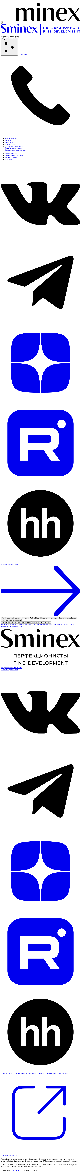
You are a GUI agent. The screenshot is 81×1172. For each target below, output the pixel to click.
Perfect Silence (10, 144)
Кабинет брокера (11, 157)
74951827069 (22, 54)
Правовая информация (9, 1155)
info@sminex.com (7, 668)
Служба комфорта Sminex (14, 148)
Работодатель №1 (11, 153)
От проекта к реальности (14, 146)
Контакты (8, 159)
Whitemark (16, 1170)
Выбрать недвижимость (9, 39)
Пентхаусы (9, 142)
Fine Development (11, 138)
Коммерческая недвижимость (15, 150)
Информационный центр (14, 155)
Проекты (8, 140)
